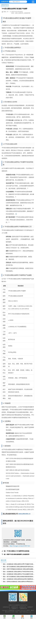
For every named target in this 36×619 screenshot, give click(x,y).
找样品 (13, 618)
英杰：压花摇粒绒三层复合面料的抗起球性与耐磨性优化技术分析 (18, 579)
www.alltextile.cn (24, 514)
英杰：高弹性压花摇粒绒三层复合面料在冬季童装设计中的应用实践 (18, 581)
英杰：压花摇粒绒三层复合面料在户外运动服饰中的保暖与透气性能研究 (18, 574)
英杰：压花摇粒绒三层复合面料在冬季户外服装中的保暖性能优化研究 (18, 564)
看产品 (22, 618)
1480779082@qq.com (25, 612)
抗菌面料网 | (11, 610)
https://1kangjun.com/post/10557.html (20, 546)
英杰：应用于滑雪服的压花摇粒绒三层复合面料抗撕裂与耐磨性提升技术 (18, 569)
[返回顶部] (34, 555)
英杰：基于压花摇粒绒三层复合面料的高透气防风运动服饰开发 (18, 566)
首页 (5, 618)
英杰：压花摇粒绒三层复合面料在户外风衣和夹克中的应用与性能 (18, 571)
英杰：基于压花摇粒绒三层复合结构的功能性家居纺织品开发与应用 (18, 576)
